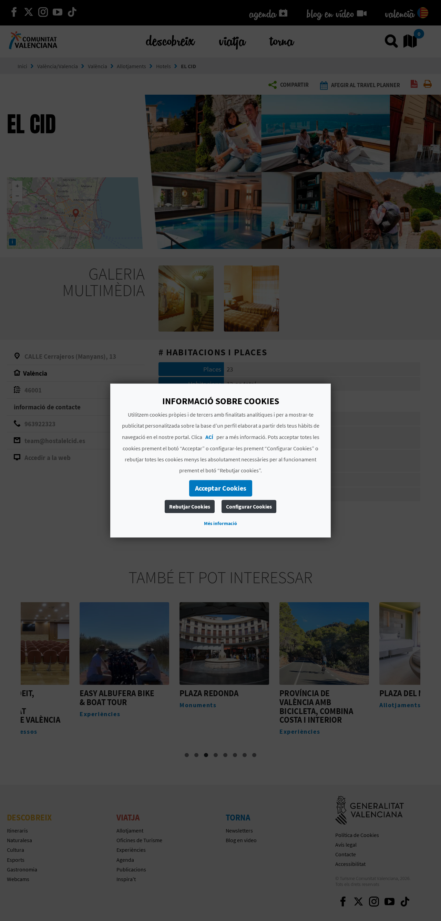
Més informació (220, 523)
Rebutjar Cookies (189, 506)
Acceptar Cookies (220, 488)
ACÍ (209, 436)
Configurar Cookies (249, 506)
